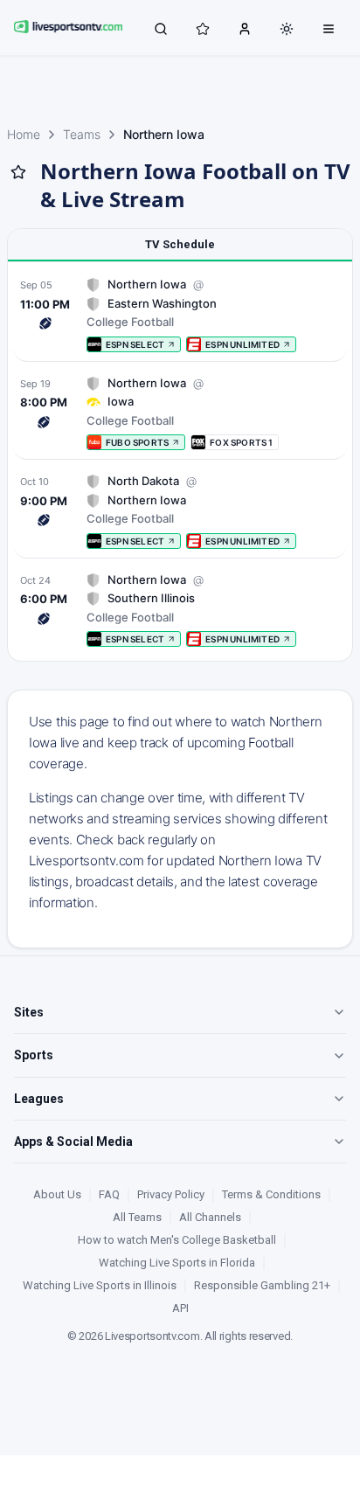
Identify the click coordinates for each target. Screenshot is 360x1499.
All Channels (210, 1217)
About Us (57, 1194)
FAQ (109, 1194)
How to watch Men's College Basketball (177, 1239)
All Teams (137, 1217)
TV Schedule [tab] (180, 244)
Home (23, 134)
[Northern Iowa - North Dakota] (180, 511)
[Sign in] (244, 27)
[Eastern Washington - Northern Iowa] (180, 314)
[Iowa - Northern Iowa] (180, 413)
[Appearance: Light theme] (287, 29)
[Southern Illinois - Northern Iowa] (180, 609)
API (180, 1308)
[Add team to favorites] (18, 172)
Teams (81, 134)
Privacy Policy (170, 1194)
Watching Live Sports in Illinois (100, 1285)
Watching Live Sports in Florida (177, 1262)
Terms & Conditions (271, 1194)
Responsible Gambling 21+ (262, 1285)
